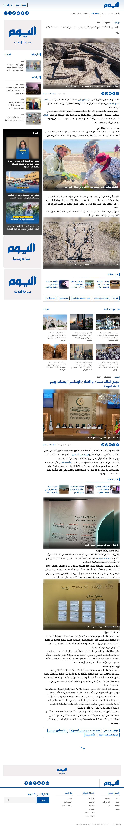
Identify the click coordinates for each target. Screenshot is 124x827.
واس (63, 93)
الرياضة (86, 13)
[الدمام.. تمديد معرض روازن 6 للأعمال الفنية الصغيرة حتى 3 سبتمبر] (108, 352)
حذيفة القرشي (65, 445)
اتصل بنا (91, 805)
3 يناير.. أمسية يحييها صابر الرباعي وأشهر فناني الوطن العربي (51, 489)
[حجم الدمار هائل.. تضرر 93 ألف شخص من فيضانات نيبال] (33, 118)
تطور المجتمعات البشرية (81, 298)
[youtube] (18, 13)
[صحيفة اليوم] (112, 5)
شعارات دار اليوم (89, 812)
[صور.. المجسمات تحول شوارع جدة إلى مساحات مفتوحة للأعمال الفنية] (108, 322)
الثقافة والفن (95, 13)
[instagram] (14, 13)
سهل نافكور (63, 298)
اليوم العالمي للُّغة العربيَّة (80, 454)
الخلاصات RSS (90, 816)
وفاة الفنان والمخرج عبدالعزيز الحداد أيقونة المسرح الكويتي (102, 489)
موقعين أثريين (83, 99)
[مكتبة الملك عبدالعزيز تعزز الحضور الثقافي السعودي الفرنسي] (55, 322)
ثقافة (99, 22)
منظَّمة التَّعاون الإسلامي (57, 730)
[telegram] (110, 93)
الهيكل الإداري (67, 802)
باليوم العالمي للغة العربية (108, 734)
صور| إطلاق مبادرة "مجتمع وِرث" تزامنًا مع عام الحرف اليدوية (77, 284)
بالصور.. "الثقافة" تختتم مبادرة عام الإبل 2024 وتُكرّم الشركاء (102, 284)
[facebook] (6, 13)
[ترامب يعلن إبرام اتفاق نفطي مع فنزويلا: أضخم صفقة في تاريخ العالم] (33, 103)
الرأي (79, 13)
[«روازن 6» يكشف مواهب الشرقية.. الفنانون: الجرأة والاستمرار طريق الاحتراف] (33, 66)
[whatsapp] (106, 93)
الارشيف (91, 802)
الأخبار (117, 13)
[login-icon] (8, 5)
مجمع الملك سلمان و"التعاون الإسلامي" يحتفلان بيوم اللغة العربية (85, 383)
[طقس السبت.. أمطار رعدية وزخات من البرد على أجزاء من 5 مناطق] (33, 88)
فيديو (73, 13)
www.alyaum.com (82, 824)
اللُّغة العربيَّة (66, 462)
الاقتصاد (110, 13)
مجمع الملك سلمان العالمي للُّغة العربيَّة (85, 730)
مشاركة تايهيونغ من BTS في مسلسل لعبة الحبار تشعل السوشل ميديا (51, 284)
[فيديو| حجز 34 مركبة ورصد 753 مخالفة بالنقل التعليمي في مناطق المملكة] (22, 182)
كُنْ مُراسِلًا (91, 798)
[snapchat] (22, 13)
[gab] (27, 13)
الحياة (103, 13)
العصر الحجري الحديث (101, 298)
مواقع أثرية (51, 298)
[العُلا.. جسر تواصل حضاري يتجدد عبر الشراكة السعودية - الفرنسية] (55, 352)
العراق (46, 114)
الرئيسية (117, 22)
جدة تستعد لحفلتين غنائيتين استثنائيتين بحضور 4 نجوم (77, 489)
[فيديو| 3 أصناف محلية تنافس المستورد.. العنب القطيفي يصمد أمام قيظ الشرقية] (22, 213)
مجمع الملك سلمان (111, 730)
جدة (59, 445)
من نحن (69, 798)
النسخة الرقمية (21, 5)
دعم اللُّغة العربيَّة (104, 558)
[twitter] (10, 13)
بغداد (60, 93)
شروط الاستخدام (67, 805)
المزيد (47, 309)
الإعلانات (91, 809)
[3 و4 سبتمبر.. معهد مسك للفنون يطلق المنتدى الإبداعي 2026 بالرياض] (81, 352)
